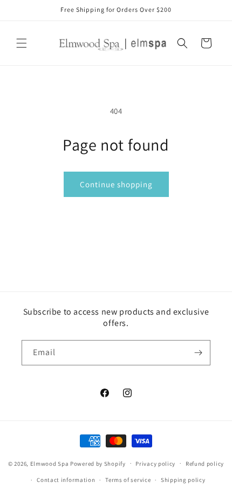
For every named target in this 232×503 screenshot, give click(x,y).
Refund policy (205, 463)
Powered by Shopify (98, 463)
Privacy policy (155, 463)
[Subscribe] (198, 352)
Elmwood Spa (49, 463)
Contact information (66, 480)
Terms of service (128, 480)
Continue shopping (116, 184)
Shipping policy (183, 480)
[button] (21, 43)
